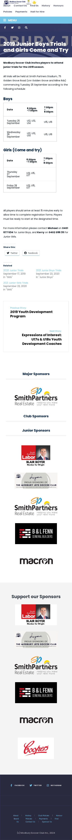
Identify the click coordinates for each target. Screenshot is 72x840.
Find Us (34, 5)
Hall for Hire (37, 11)
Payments (21, 11)
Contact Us (20, 5)
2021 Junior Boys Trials (48, 270)
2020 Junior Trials (13, 270)
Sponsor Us (47, 822)
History (46, 5)
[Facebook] (5, 27)
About (6, 5)
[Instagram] (19, 27)
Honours (58, 5)
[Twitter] (12, 27)
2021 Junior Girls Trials (15, 282)
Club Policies (43, 815)
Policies (7, 11)
